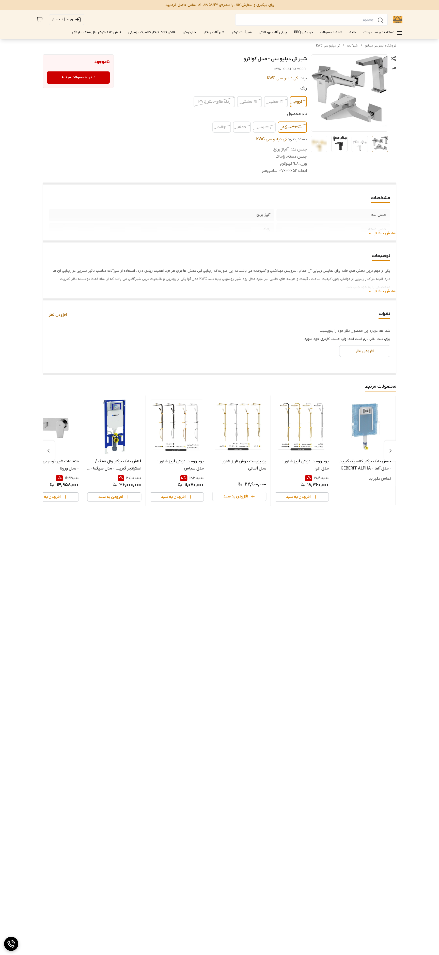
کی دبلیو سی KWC (328, 46)
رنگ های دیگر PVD (214, 101)
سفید (273, 101)
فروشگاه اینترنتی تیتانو (380, 46)
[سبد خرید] (40, 20)
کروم (298, 101)
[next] (48, 451)
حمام (242, 127)
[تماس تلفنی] (11, 944)
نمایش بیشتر (385, 233)
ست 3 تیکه (292, 127)
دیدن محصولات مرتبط (78, 77)
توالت (221, 127)
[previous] (390, 451)
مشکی (247, 101)
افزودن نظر (58, 314)
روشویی (264, 127)
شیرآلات (352, 46)
